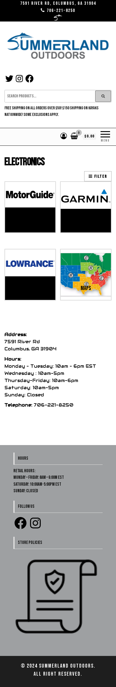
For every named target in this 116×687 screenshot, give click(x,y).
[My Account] (64, 136)
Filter (100, 176)
